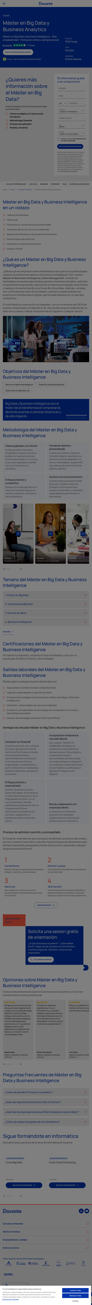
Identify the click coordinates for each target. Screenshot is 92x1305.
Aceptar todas (75, 1290)
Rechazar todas (75, 1296)
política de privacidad (10, 1299)
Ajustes (75, 1301)
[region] (45, 1295)
